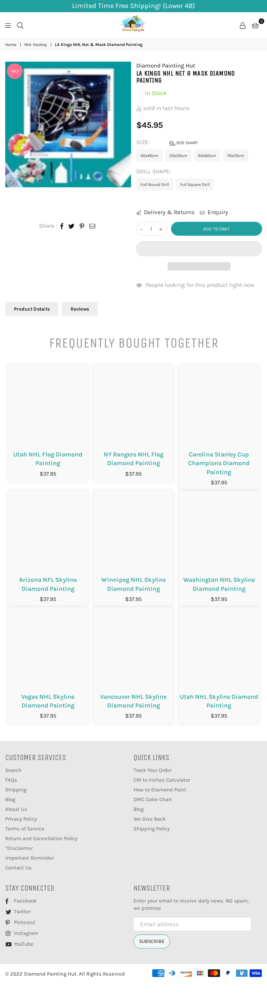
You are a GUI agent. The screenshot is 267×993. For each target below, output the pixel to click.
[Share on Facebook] (62, 226)
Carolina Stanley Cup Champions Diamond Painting (219, 463)
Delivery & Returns (169, 212)
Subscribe (151, 941)
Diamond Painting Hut (165, 65)
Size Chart (186, 142)
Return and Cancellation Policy (41, 838)
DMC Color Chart (153, 799)
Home (10, 44)
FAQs (11, 780)
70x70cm (235, 155)
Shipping (15, 790)
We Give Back (149, 819)
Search (13, 770)
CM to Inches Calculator (162, 780)
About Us (16, 809)
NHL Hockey (35, 44)
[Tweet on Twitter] (71, 226)
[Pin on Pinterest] (82, 226)
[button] (199, 248)
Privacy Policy (21, 819)
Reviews (80, 309)
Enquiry (217, 212)
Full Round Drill (154, 184)
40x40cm (149, 155)
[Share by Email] (92, 226)
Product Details (32, 309)
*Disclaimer (19, 848)
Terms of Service (24, 829)
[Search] (20, 24)
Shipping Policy (152, 829)
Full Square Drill (195, 184)
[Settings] (243, 24)
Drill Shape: (154, 171)
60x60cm (207, 155)
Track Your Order (153, 770)
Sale (15, 71)
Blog (10, 799)
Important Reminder (29, 858)
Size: (167, 142)
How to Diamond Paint (160, 790)
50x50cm (178, 155)
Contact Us (18, 868)
